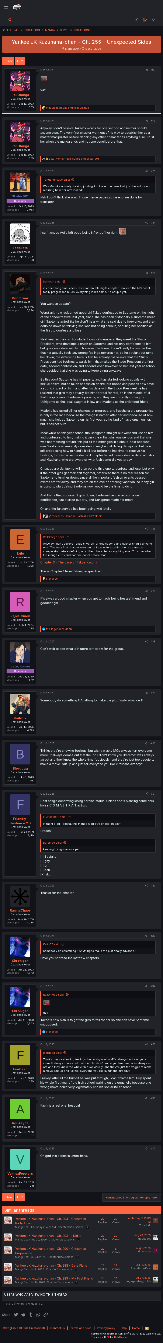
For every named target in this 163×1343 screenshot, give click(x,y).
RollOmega (20, 95)
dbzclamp (144, 1251)
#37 (153, 1148)
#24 (153, 222)
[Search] (10, 20)
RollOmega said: (53, 537)
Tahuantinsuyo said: (56, 179)
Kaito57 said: (51, 944)
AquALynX (20, 1123)
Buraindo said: (52, 842)
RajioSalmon (20, 616)
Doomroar (20, 298)
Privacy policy (106, 1328)
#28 (153, 641)
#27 (153, 591)
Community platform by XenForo (126, 1333)
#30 (153, 743)
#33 (153, 935)
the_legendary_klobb (138, 1281)
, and (67, 107)
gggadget (144, 1238)
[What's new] (153, 20)
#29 (153, 693)
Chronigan (20, 961)
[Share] (147, 70)
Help (124, 1328)
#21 (153, 70)
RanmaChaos (20, 910)
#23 (153, 171)
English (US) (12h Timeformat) (25, 1328)
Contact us (57, 1328)
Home (136, 1328)
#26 (153, 528)
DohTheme (120, 1337)
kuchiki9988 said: (54, 817)
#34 (153, 986)
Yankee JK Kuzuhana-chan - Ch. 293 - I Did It (48, 1236)
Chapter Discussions (71, 1227)
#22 (153, 120)
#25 (153, 273)
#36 (153, 1098)
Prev (10, 61)
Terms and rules (80, 1328)
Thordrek (145, 1225)
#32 (153, 885)
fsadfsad (20, 1069)
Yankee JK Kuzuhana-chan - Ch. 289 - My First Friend (54, 1278)
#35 (153, 1044)
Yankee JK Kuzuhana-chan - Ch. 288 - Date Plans (51, 1265)
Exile (20, 553)
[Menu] (6, 7)
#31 (153, 793)
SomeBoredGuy (141, 1268)
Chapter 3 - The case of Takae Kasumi (68, 562)
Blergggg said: (52, 1052)
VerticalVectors (20, 1174)
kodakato (20, 248)
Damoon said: (52, 281)
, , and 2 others (77, 516)
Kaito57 (20, 718)
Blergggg (20, 768)
